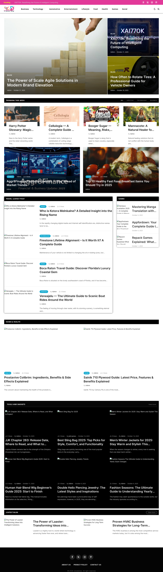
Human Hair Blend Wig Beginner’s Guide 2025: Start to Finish (28, 489)
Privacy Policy (80, 565)
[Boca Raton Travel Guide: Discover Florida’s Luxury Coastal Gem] (20, 273)
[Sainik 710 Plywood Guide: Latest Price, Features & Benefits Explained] (121, 349)
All (122, 100)
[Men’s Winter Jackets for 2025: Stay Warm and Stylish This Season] (134, 421)
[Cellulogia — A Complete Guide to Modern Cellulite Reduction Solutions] (61, 116)
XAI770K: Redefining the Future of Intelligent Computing (36, 2)
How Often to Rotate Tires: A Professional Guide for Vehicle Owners (132, 81)
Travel (43, 206)
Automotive (54, 9)
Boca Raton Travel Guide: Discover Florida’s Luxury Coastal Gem (75, 270)
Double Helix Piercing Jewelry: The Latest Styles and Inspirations (81, 489)
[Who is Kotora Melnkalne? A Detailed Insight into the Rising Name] (20, 215)
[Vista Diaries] (9, 9)
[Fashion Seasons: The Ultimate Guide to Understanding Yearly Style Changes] (134, 469)
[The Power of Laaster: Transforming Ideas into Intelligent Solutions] (17, 527)
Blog (9, 75)
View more (152, 404)
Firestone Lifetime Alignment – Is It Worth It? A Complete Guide (72, 242)
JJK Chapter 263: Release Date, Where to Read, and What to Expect (27, 442)
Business (25, 9)
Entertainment (71, 9)
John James (72, 436)
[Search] (158, 9)
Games (115, 9)
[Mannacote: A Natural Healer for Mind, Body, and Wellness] (141, 116)
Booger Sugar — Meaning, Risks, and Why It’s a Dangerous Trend (100, 128)
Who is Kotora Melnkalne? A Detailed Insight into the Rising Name (76, 213)
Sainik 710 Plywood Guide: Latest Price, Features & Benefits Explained (118, 379)
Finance (10, 177)
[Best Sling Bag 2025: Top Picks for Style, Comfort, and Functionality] (81, 421)
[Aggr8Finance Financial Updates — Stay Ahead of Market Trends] (42, 170)
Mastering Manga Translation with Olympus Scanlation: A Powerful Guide (144, 209)
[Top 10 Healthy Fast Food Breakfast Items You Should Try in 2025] (121, 170)
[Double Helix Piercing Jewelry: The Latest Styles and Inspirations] (81, 469)
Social (124, 9)
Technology (38, 9)
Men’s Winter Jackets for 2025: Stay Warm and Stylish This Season (131, 442)
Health (105, 9)
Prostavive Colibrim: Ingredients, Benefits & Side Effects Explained (37, 379)
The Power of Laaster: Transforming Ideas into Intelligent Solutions (49, 524)
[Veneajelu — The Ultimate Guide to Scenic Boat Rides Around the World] (20, 300)
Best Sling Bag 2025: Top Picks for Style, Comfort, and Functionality (81, 442)
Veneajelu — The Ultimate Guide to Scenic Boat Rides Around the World (72, 298)
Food (95, 9)
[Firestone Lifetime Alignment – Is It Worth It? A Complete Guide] (20, 245)
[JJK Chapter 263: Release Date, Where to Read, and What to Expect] (29, 421)
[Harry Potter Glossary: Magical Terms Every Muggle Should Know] (22, 116)
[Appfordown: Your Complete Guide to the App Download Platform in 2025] (123, 224)
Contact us (95, 565)
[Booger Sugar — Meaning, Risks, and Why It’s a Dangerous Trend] (101, 116)
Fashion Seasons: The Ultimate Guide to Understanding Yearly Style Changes (131, 490)
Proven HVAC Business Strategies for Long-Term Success (130, 524)
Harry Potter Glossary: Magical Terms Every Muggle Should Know (21, 128)
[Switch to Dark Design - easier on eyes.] (154, 9)
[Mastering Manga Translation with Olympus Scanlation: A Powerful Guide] (123, 209)
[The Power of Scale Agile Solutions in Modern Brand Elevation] (55, 56)
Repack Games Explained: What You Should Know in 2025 (145, 240)
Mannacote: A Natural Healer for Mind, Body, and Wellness (140, 128)
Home (87, 373)
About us (66, 565)
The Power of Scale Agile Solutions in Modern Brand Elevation (42, 83)
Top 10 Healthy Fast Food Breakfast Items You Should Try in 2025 (117, 183)
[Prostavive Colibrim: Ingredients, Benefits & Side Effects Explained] (41, 349)
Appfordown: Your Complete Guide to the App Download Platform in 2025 (145, 225)
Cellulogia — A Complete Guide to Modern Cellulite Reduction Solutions (62, 128)
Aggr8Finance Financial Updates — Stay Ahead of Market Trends (41, 183)
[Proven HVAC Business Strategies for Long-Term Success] (97, 527)
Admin (9, 90)
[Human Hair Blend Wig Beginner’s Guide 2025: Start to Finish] (29, 469)
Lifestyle (85, 9)
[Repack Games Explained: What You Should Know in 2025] (123, 240)
